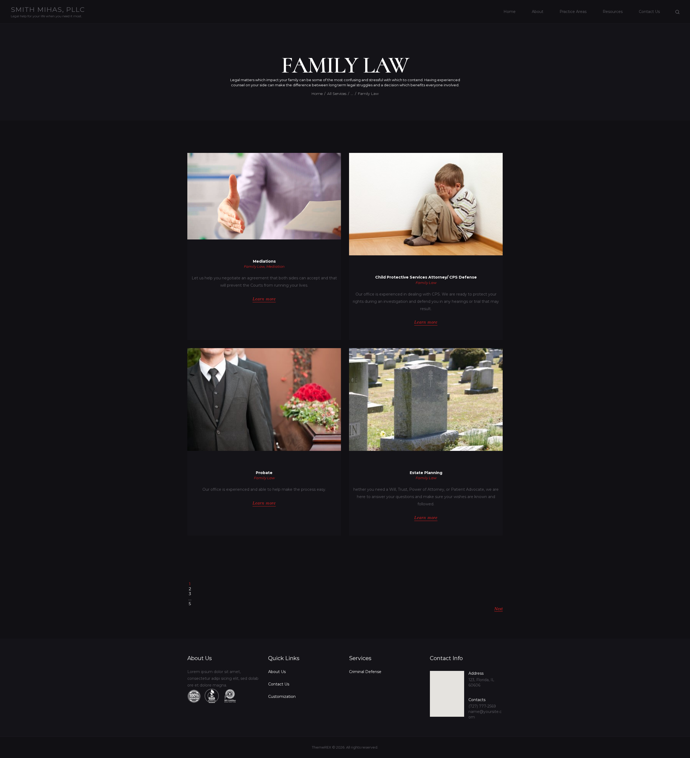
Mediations (264, 261)
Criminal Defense (365, 671)
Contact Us (278, 684)
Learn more (264, 299)
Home (317, 93)
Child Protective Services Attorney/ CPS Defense (426, 277)
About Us (277, 671)
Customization (282, 696)
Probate (264, 473)
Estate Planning (426, 473)
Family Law (254, 266)
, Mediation (275, 266)
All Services (336, 93)
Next (498, 609)
